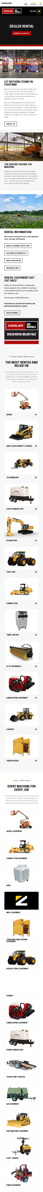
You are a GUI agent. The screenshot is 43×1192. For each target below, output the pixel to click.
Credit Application (13, 260)
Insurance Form (12, 268)
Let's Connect (39, 11)
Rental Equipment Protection (18, 246)
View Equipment (12, 313)
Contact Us (10, 124)
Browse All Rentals (21, 33)
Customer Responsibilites (16, 253)
